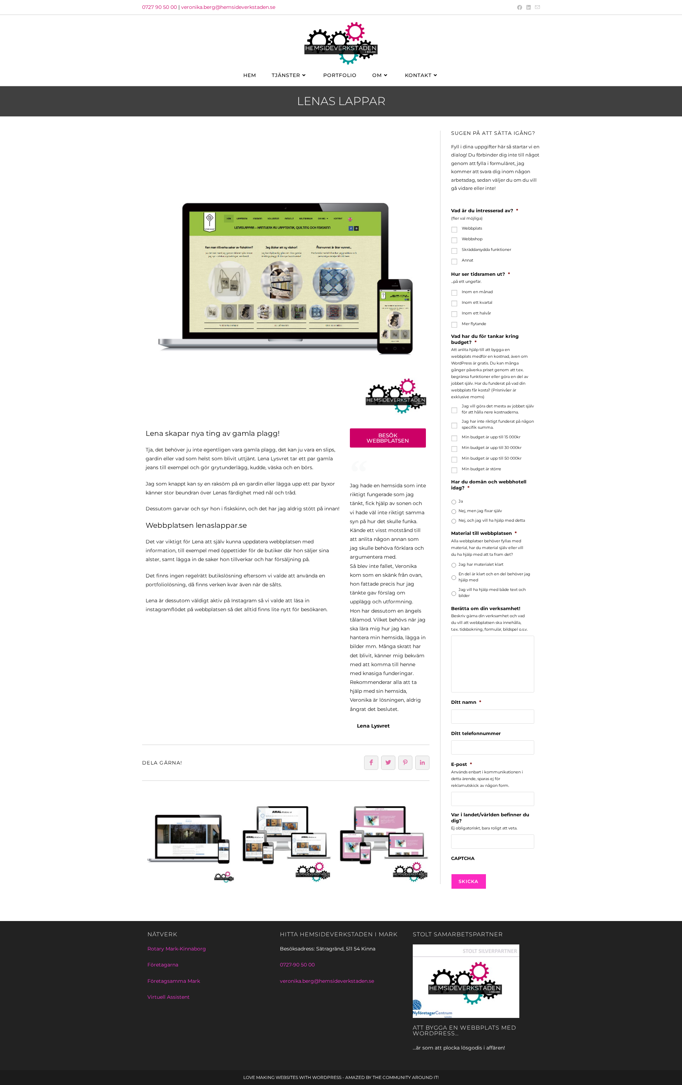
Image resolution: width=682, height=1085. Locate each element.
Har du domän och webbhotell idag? (488, 485)
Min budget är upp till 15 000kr (491, 436)
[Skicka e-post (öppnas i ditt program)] (536, 7)
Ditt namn (466, 702)
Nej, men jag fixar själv (480, 510)
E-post (461, 764)
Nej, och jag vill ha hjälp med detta (492, 520)
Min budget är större (481, 468)
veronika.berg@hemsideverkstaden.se (228, 7)
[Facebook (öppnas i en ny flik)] (519, 7)
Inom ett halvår (476, 313)
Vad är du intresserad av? (484, 210)
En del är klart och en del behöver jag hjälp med (494, 576)
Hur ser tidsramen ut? (480, 274)
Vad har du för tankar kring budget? (485, 339)
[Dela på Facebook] (371, 763)
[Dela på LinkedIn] (422, 763)
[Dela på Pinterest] (405, 763)
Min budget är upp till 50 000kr (491, 458)
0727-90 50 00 (297, 964)
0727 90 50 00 (159, 7)
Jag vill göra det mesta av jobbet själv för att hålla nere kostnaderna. (498, 409)
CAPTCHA (463, 858)
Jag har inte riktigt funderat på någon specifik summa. (498, 424)
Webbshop (472, 238)
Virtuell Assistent (168, 997)
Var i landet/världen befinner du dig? (490, 817)
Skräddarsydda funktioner (486, 249)
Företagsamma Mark (173, 981)
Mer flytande (474, 323)
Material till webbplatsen (484, 533)
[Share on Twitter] (388, 763)
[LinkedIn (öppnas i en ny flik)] (528, 7)
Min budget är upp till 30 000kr (491, 447)
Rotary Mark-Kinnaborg (176, 949)
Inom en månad (477, 291)
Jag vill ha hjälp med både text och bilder (492, 592)
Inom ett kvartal (477, 302)
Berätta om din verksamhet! (485, 608)
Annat (467, 260)
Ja (461, 501)
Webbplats (472, 228)
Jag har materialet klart (481, 564)
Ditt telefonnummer (476, 733)
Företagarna (162, 964)
